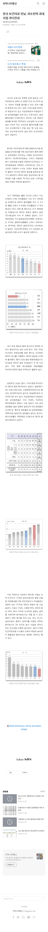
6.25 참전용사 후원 (17, 64)
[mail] (34, 917)
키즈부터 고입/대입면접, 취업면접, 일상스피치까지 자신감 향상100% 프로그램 (17, 51)
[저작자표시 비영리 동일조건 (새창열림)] (32, 773)
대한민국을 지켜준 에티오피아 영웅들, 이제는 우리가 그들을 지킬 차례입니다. (24, 68)
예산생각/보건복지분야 (10, 22)
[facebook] (13, 917)
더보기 (42, 791)
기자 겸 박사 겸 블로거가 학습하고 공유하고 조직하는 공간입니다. (19, 858)
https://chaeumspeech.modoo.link (21, 44)
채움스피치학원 (15, 47)
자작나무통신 (10, 3)
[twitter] (18, 917)
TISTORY (24, 906)
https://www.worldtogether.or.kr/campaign (22, 60)
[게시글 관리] (16, 772)
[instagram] (23, 917)
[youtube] (28, 917)
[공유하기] (13, 772)
